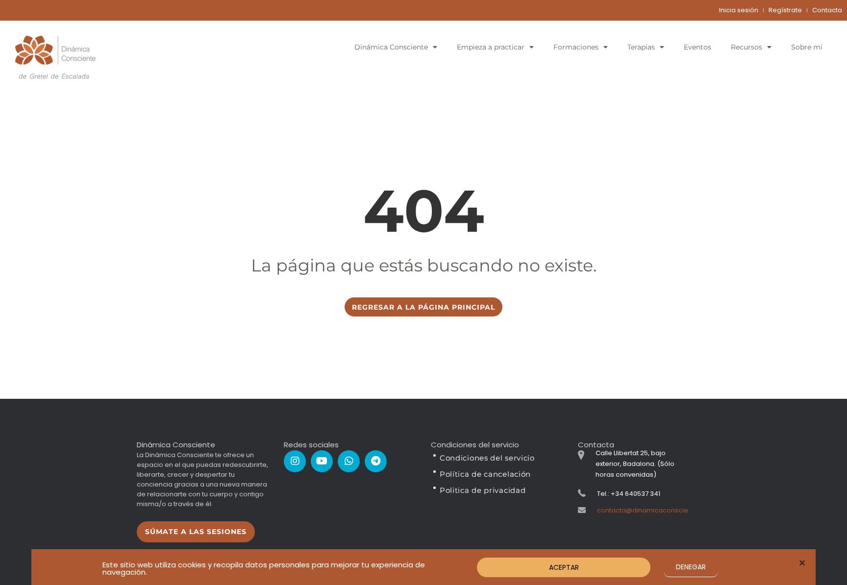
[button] (802, 562)
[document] (423, 292)
